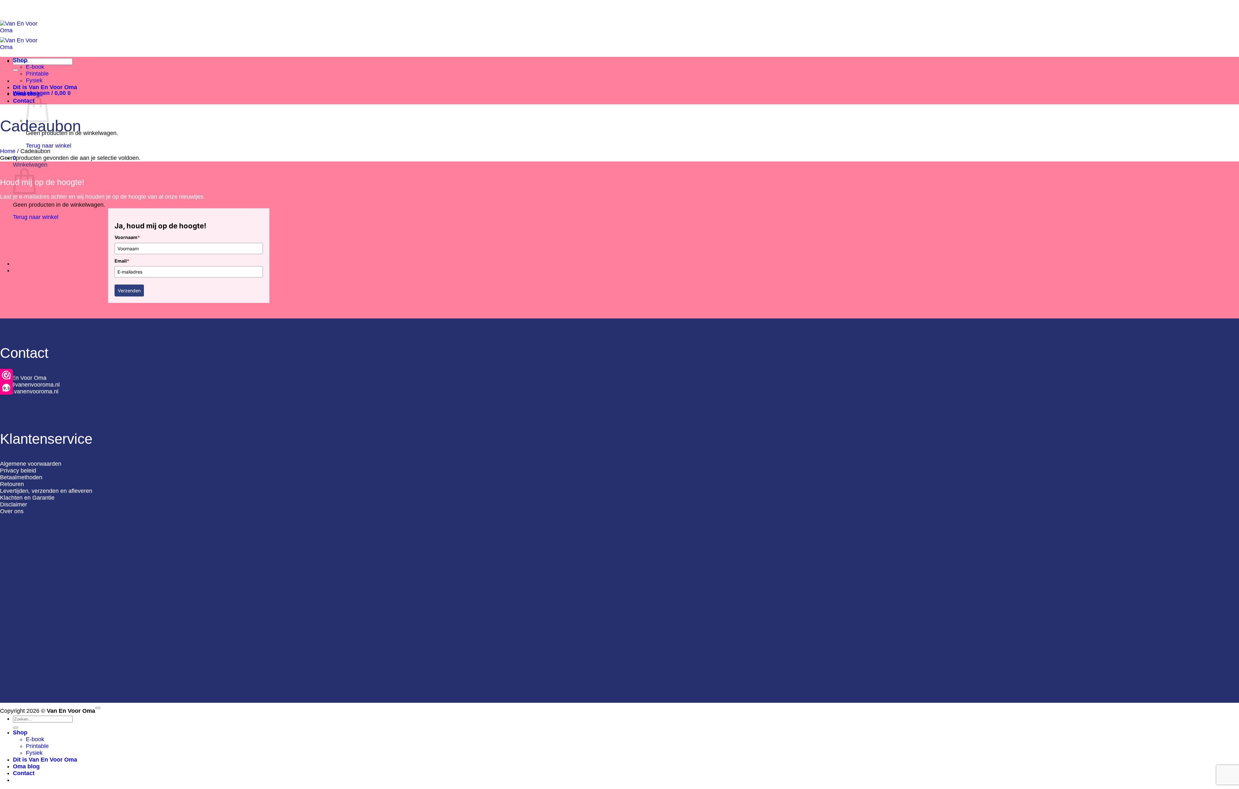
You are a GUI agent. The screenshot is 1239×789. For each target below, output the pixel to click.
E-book (35, 67)
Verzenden (129, 290)
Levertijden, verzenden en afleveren (46, 491)
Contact (24, 101)
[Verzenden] (15, 70)
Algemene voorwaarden (30, 464)
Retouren (12, 484)
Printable (37, 73)
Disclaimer (13, 504)
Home (7, 151)
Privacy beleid (18, 470)
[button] (42, 93)
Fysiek (34, 80)
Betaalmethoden (21, 477)
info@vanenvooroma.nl (30, 384)
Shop (20, 60)
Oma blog (26, 94)
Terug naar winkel (48, 145)
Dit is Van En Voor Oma (45, 87)
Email (122, 261)
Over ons (12, 511)
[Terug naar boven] (97, 708)
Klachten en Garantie (27, 497)
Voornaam (127, 237)
